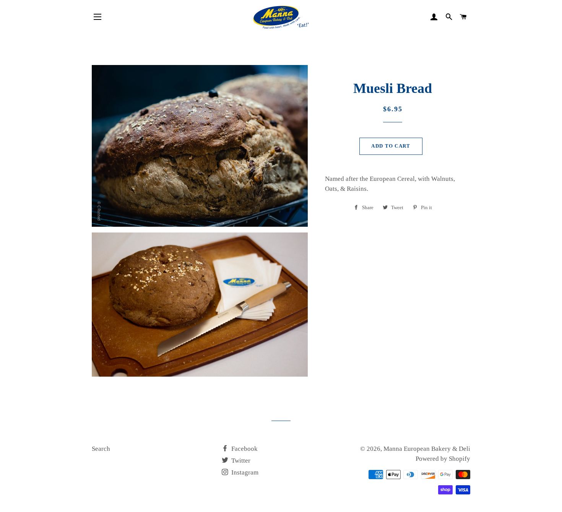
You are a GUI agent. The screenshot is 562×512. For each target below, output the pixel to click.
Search (101, 448)
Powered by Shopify (443, 458)
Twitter (240, 460)
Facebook (244, 448)
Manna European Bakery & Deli (426, 448)
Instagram (244, 472)
